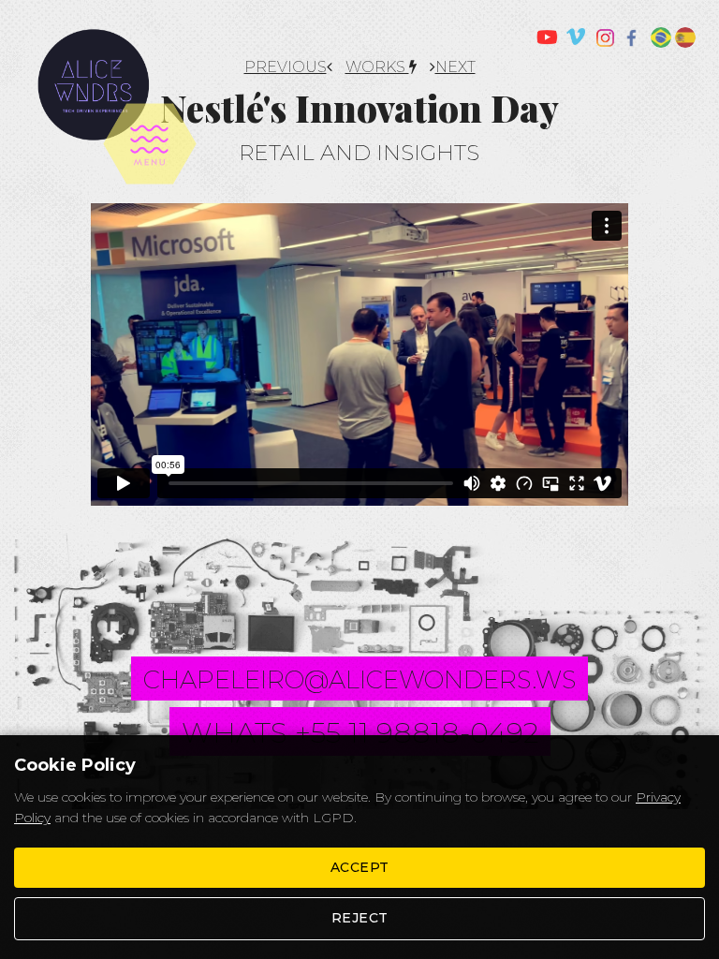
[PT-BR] (661, 37)
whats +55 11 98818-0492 (360, 733)
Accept (359, 867)
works (377, 67)
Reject (360, 917)
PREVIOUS (285, 67)
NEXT (455, 67)
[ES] (685, 37)
